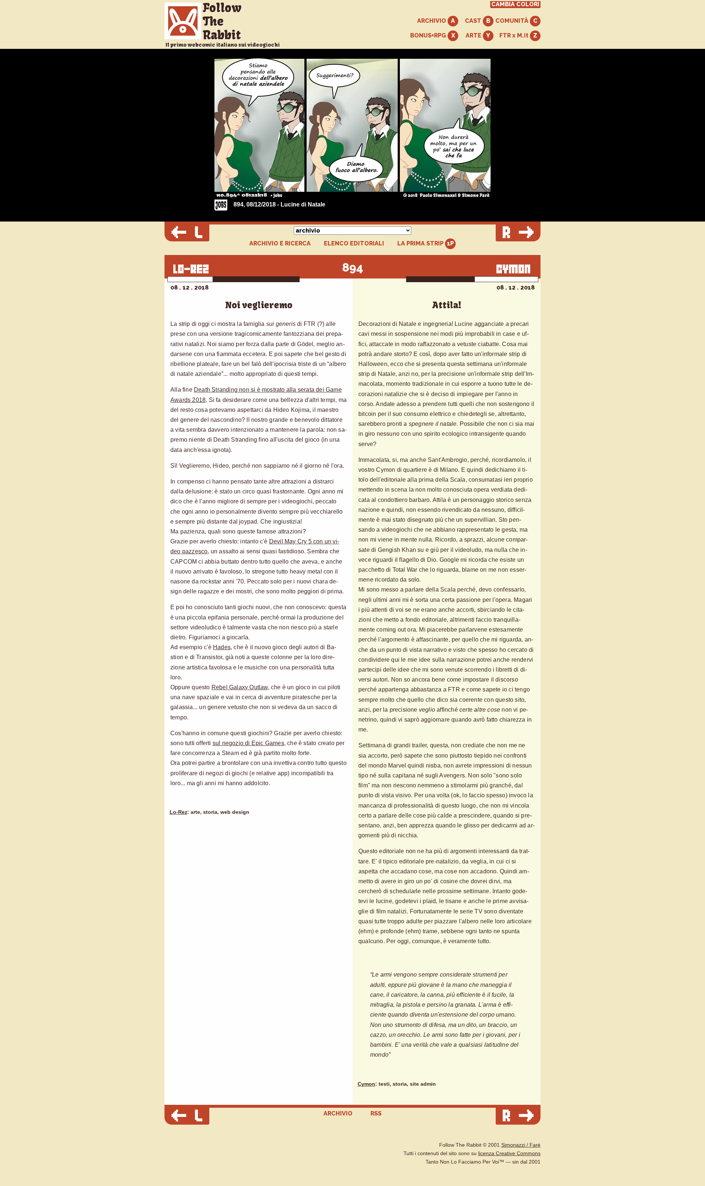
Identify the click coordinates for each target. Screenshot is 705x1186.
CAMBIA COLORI (515, 4)
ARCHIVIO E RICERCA (280, 243)
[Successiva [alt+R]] (518, 232)
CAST (474, 20)
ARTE (474, 35)
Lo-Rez (178, 812)
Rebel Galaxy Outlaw (240, 687)
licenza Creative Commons (509, 1153)
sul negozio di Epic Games (248, 743)
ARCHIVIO (432, 20)
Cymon (366, 1084)
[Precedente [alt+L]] (186, 232)
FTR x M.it (514, 35)
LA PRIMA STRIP (421, 243)
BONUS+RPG (429, 35)
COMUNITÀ (512, 20)
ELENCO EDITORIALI (354, 243)
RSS (376, 1113)
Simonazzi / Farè (520, 1145)
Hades (222, 647)
